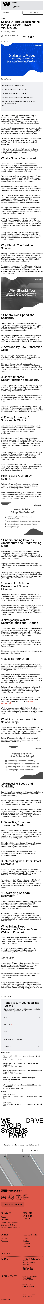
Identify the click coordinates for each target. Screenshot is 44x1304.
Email (6, 1032)
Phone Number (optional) (13, 1039)
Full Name (7, 1025)
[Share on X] (34, 36)
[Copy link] (29, 36)
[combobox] (21, 1017)
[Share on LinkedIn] (31, 36)
